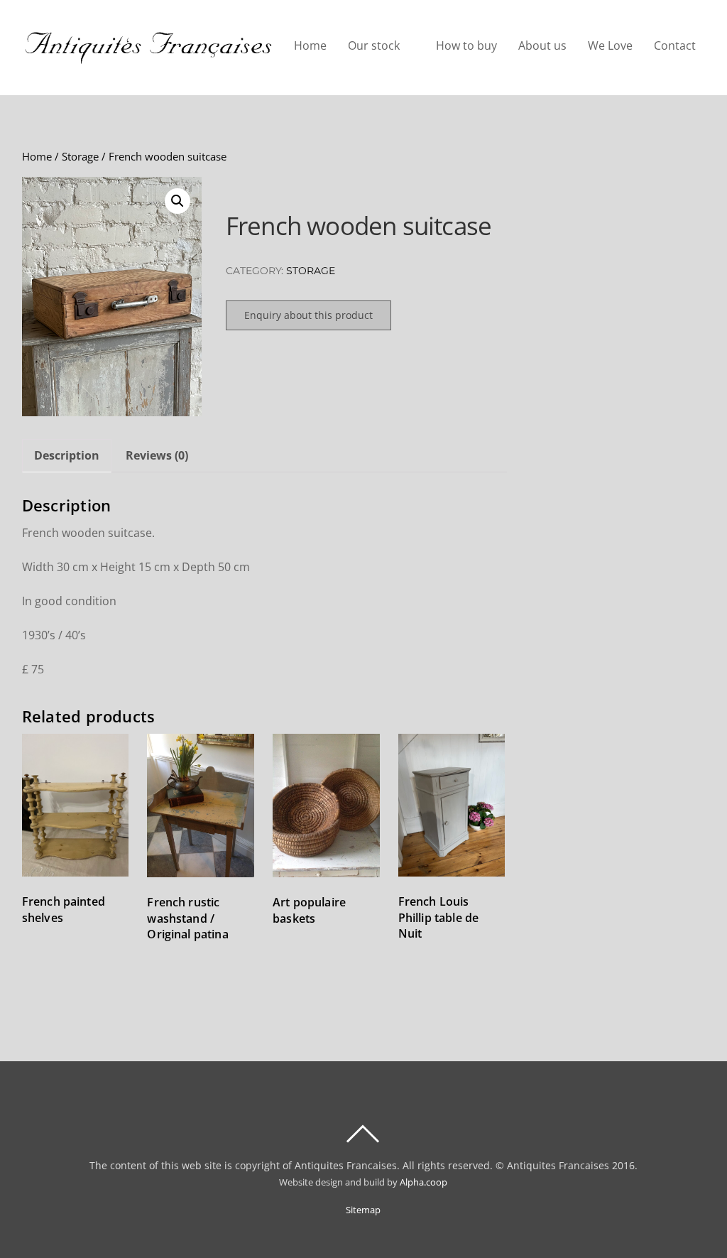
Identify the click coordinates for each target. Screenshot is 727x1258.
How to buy (466, 45)
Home (310, 45)
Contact (675, 45)
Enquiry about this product (308, 315)
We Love (610, 45)
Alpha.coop (423, 1182)
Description (66, 455)
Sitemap (363, 1210)
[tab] (66, 455)
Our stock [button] (374, 45)
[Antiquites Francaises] (148, 57)
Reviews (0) (157, 455)
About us (542, 45)
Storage (80, 156)
